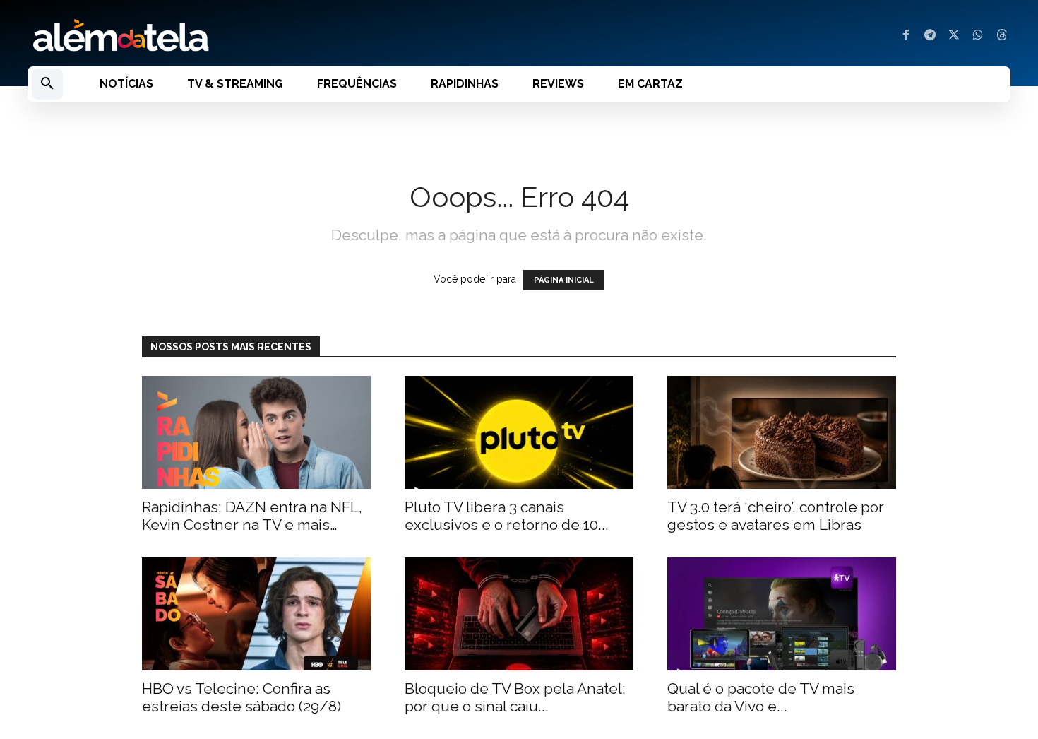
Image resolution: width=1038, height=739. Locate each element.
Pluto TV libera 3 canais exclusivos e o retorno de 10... (507, 515)
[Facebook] (905, 36)
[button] (47, 84)
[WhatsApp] (978, 36)
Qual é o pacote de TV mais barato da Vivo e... (760, 697)
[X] (953, 36)
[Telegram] (929, 36)
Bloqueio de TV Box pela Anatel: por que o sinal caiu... (515, 697)
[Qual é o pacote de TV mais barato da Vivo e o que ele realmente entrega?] (781, 613)
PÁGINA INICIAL (564, 280)
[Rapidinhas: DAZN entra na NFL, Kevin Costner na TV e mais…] (256, 432)
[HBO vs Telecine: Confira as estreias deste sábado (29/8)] (256, 613)
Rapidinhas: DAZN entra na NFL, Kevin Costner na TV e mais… (252, 515)
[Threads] (1002, 36)
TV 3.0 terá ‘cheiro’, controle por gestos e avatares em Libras (775, 515)
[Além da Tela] (265, 36)
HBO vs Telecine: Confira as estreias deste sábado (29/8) (241, 697)
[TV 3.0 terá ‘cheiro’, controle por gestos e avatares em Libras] (781, 432)
